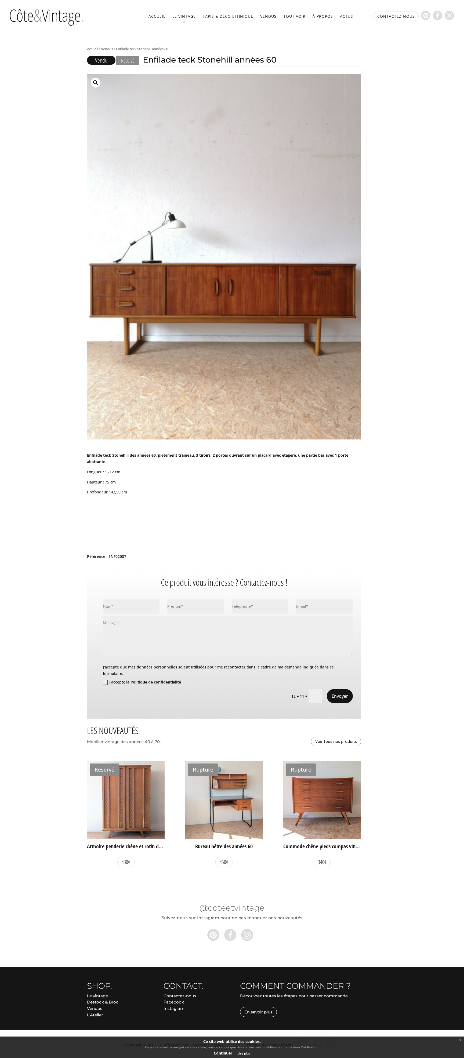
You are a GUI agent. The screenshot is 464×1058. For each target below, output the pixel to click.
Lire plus (244, 1053)
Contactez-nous (180, 995)
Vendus (268, 16)
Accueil (156, 16)
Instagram (174, 1008)
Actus (346, 16)
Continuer (223, 1053)
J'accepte (145, 682)
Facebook (174, 1002)
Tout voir (295, 16)
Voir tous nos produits (336, 741)
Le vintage (184, 16)
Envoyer (340, 696)
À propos (323, 16)
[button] (95, 83)
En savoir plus (258, 1012)
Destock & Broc (102, 1002)
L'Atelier (95, 1014)
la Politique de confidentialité (153, 682)
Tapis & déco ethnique (228, 16)
